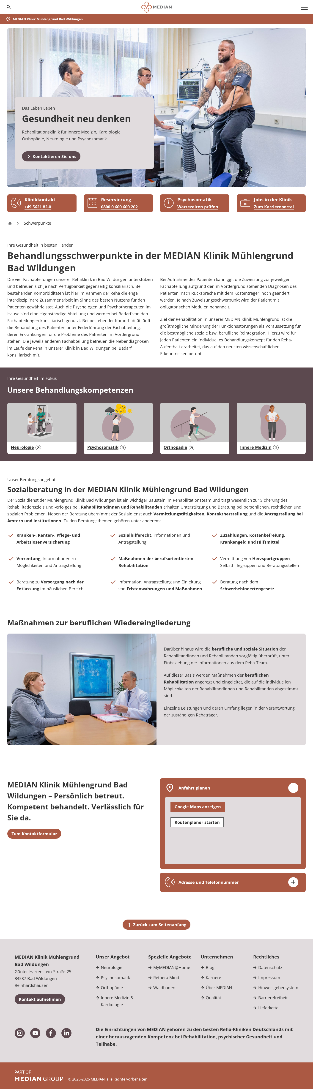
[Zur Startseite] (156, 7)
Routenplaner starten (197, 822)
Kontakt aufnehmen (40, 999)
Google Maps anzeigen (198, 806)
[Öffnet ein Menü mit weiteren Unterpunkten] (304, 7)
